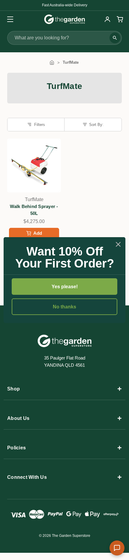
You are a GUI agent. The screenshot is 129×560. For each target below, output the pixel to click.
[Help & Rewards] (117, 547)
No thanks (64, 306)
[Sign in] (107, 19)
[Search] (115, 37)
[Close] (118, 244)
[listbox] (93, 124)
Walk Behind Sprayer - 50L (34, 210)
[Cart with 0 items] (119, 19)
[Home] (52, 62)
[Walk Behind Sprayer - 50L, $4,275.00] (34, 165)
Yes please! (65, 286)
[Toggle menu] (8, 19)
